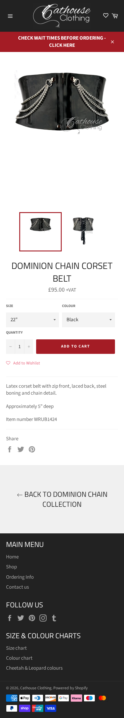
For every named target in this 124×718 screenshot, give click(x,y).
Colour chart (19, 658)
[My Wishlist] (105, 15)
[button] (23, 362)
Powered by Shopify (70, 688)
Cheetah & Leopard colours (34, 668)
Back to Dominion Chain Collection (65, 499)
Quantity (14, 332)
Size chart (16, 648)
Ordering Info (20, 577)
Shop (11, 567)
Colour (68, 306)
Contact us (17, 587)
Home (12, 557)
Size (9, 306)
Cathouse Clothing (35, 688)
